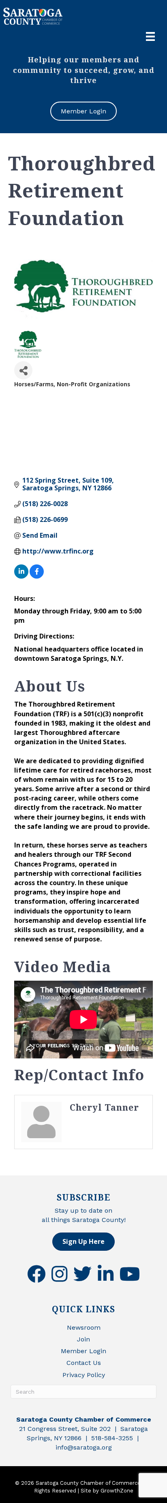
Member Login (83, 1351)
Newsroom (84, 1327)
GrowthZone (117, 1491)
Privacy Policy (83, 1375)
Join (83, 1339)
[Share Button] (23, 370)
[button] (83, 1242)
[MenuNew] (150, 36)
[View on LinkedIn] (21, 576)
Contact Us (83, 1363)
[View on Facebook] (37, 576)
